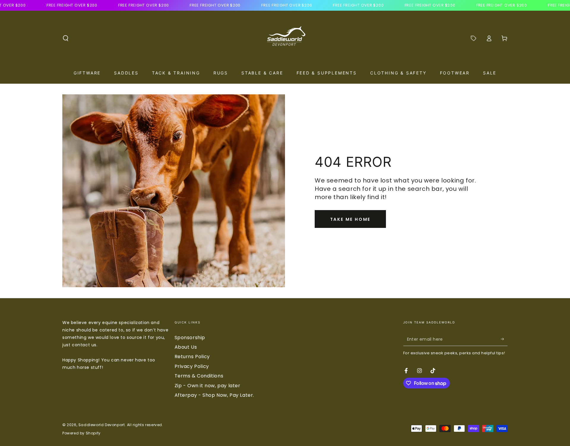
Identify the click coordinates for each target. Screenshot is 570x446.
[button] (65, 38)
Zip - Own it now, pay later (207, 385)
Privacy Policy (192, 366)
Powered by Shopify (81, 433)
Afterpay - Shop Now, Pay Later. (214, 395)
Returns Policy (192, 356)
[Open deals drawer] (473, 38)
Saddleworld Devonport (101, 424)
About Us (186, 347)
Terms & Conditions (199, 375)
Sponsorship (190, 337)
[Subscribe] (504, 339)
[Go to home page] (285, 38)
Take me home (350, 219)
